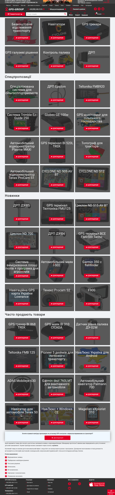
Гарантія (44, 5)
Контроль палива (56, 52)
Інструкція (89, 5)
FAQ (82, 5)
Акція (51, 5)
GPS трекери (91, 24)
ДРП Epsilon (56, 86)
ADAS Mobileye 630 (21, 381)
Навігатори (56, 24)
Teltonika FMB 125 (21, 352)
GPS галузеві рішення (21, 52)
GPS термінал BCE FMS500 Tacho (92, 235)
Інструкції (51, 492)
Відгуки (8, 5)
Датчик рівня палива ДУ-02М (92, 325)
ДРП (91, 52)
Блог (62, 5)
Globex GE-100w (56, 115)
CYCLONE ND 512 (91, 171)
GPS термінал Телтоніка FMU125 (56, 206)
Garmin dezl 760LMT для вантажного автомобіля (57, 384)
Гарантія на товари (32, 489)
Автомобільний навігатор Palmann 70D (92, 384)
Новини (68, 5)
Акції (28, 492)
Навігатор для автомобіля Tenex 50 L (22, 412)
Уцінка (57, 5)
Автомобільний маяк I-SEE (57, 263)
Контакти (16, 5)
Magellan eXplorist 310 (92, 410)
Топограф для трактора (92, 144)
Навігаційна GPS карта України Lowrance (22, 293)
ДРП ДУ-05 (21, 205)
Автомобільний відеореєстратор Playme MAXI (22, 146)
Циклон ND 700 (21, 234)
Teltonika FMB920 (92, 86)
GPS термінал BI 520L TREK (57, 144)
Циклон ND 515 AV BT (91, 205)
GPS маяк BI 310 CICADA (57, 325)
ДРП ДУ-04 (56, 234)
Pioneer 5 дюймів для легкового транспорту (57, 356)
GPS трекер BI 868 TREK (22, 325)
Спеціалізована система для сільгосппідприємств (21, 90)
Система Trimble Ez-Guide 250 (22, 116)
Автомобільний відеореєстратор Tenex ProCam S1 (22, 174)
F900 (91, 290)
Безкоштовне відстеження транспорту (22, 27)
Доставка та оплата (34, 5)
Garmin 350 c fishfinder (92, 263)
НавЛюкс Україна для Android (92, 354)
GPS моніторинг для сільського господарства (92, 118)
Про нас (23, 5)
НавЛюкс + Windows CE (57, 410)
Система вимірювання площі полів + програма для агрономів (21, 267)
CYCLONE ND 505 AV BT (57, 172)
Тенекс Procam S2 (56, 290)
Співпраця (76, 5)
